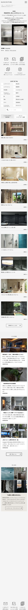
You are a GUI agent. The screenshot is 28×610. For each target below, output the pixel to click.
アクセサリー (7, 93)
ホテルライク (18, 105)
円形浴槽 (5, 89)
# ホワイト (7, 50)
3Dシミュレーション (8, 73)
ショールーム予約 (14, 63)
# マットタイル (13, 50)
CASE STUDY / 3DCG (9, 5)
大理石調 (17, 96)
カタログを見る (22, 63)
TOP (2, 5)
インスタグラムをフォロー (20, 73)
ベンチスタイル (19, 89)
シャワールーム (7, 86)
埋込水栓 (17, 83)
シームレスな (7, 106)
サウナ (5, 102)
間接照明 (17, 86)
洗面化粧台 (18, 102)
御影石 (17, 92)
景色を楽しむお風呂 (20, 99)
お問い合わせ (6, 63)
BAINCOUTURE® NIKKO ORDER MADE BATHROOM (6, 2)
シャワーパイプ (7, 83)
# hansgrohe (7, 48)
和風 (4, 99)
